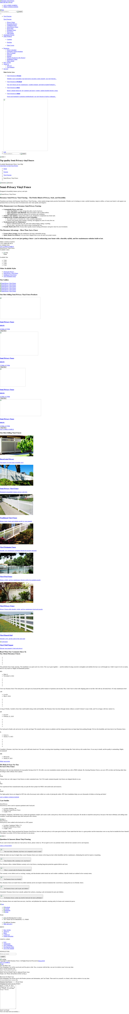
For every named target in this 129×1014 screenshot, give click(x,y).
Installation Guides (12, 59)
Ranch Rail (10, 28)
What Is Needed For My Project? (16, 58)
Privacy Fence (11, 22)
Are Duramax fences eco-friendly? (13, 879)
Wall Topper (10, 33)
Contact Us (7, 934)
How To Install (11, 53)
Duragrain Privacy (12, 24)
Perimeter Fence (11, 30)
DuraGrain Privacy (9, 271)
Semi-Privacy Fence (12, 27)
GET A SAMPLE (5, 962)
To (17, 980)
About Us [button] (6, 64)
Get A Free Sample (9, 948)
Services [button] (6, 69)
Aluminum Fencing (9, 35)
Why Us (9, 65)
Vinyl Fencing (7, 19)
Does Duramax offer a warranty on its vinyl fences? (17, 860)
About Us (6, 931)
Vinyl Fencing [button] (7, 16)
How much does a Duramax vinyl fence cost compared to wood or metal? (23, 851)
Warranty (9, 54)
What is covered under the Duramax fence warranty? (17, 870)
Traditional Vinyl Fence (10, 275)
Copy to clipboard (18, 972)
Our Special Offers (9, 947)
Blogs (5, 933)
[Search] (20, 12)
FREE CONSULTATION (11, 7)
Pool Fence (10, 31)
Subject (18, 984)
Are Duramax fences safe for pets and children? (16, 888)
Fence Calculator (11, 50)
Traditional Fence (12, 25)
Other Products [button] (8, 36)
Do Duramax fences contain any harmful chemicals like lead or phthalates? (23, 898)
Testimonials (7, 944)
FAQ (5, 942)
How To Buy (7, 62)
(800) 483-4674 (8, 924)
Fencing (6, 172)
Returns (9, 56)
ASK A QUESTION (6, 845)
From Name (19, 982)
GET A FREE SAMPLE (10, 5)
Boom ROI (42, 961)
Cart (5, 152)
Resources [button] (6, 48)
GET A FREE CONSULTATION (9, 797)
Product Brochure (8, 936)
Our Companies (8, 945)
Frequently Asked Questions (15, 51)
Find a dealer (10, 61)
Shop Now (3, 330)
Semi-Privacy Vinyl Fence (11, 273)
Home (5, 168)
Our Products (10, 67)
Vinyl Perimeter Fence (10, 276)
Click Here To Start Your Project (9, 166)
